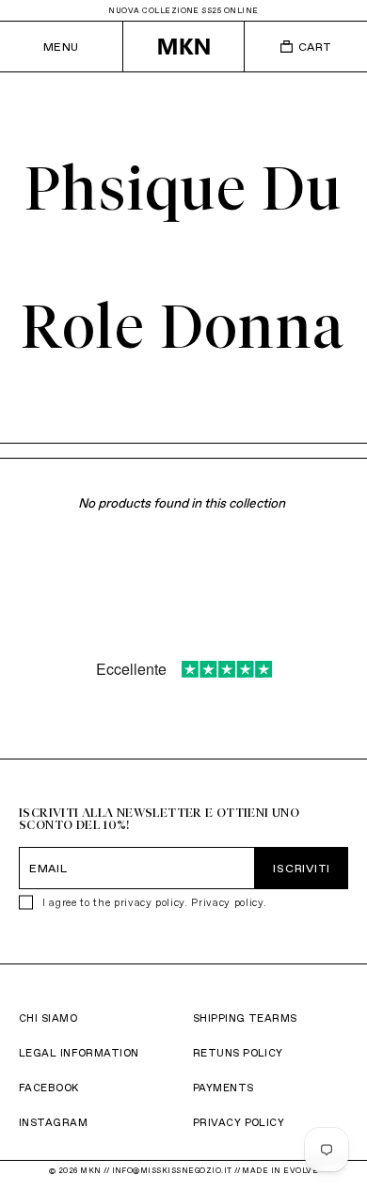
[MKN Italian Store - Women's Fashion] (184, 47)
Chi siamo (48, 1018)
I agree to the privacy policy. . (154, 902)
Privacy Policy (238, 1122)
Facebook (49, 1087)
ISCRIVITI (301, 868)
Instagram (53, 1122)
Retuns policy (238, 1052)
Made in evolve (280, 1170)
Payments (223, 1087)
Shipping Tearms (245, 1018)
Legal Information (78, 1052)
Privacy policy (227, 902)
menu (61, 46)
